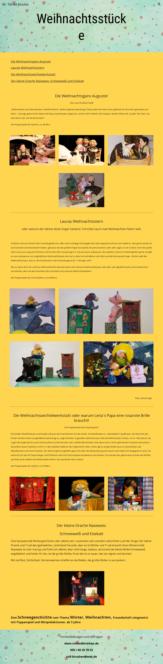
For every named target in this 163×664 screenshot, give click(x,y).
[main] (81, 27)
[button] (4, 4)
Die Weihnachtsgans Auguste (31, 61)
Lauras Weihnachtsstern (27, 68)
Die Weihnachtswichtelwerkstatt (33, 74)
